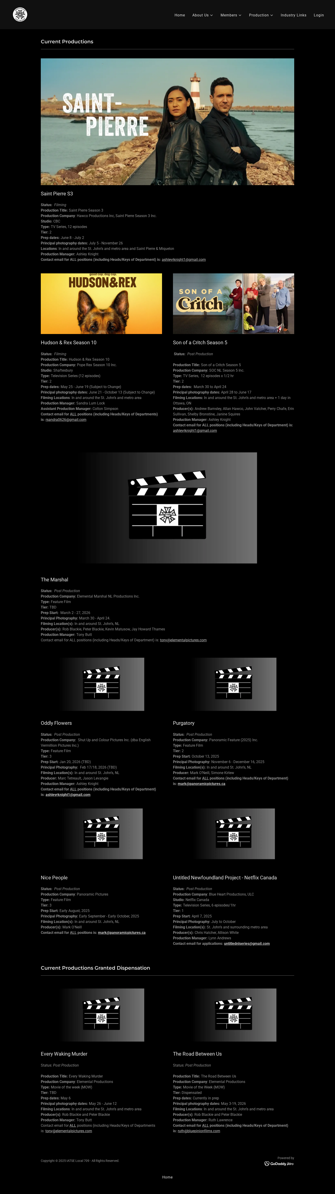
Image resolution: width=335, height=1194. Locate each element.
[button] (202, 15)
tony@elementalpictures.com (183, 640)
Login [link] (319, 15)
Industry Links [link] (294, 15)
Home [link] (180, 15)
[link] (20, 14)
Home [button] (167, 1177)
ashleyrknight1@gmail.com (184, 259)
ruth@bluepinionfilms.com (199, 1131)
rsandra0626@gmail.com (66, 419)
